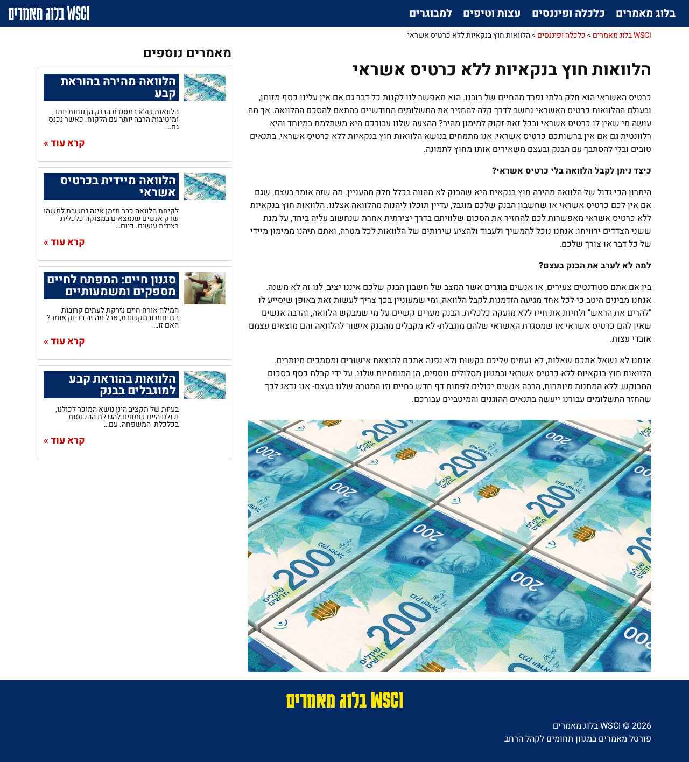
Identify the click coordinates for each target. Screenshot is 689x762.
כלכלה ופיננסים (568, 13)
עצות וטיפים (492, 13)
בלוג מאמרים (646, 13)
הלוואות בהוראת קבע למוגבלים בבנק (122, 384)
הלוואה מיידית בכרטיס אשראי (118, 186)
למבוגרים (430, 13)
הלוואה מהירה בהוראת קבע (118, 87)
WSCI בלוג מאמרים (48, 13)
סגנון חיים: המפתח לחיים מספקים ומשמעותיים (111, 285)
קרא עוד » (64, 143)
